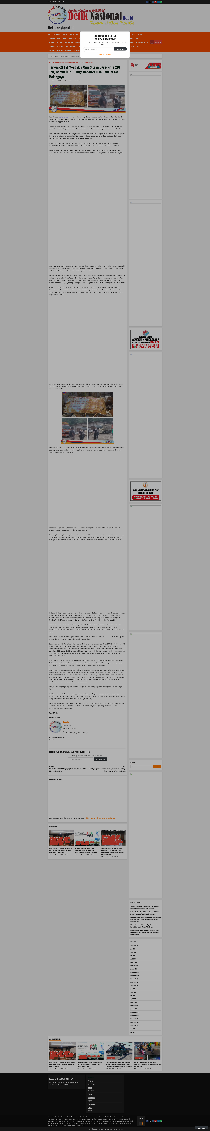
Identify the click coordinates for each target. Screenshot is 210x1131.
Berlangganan (120, 49)
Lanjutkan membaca (105, 54)
